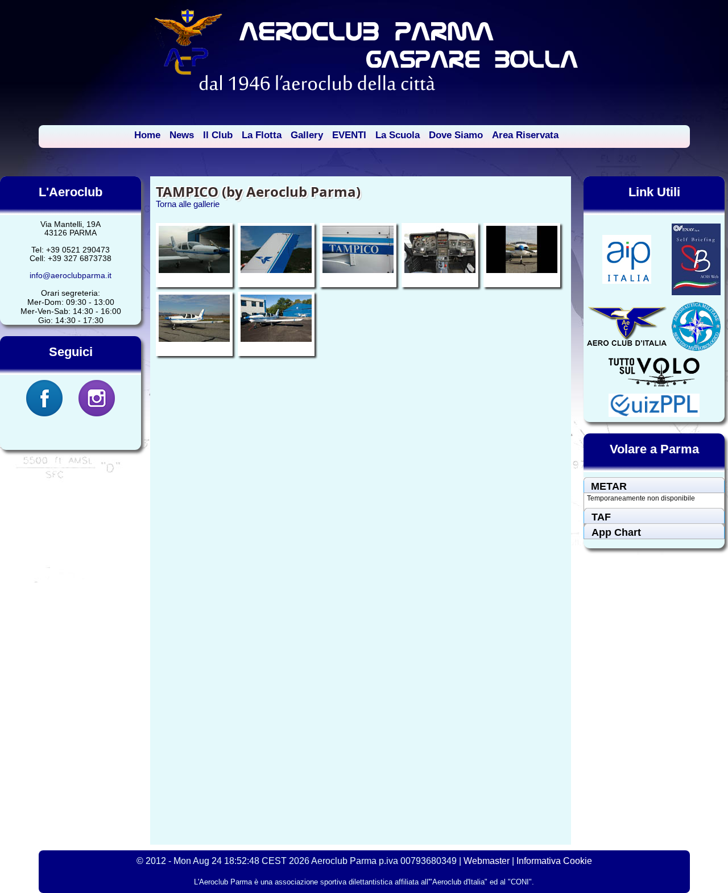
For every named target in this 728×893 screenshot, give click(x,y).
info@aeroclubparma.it (70, 275)
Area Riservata (525, 135)
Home (147, 135)
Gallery (307, 135)
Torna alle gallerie (188, 204)
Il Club (218, 135)
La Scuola (397, 135)
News (181, 135)
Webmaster (487, 861)
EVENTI (349, 135)
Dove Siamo (456, 135)
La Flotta (262, 135)
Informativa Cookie (554, 861)
